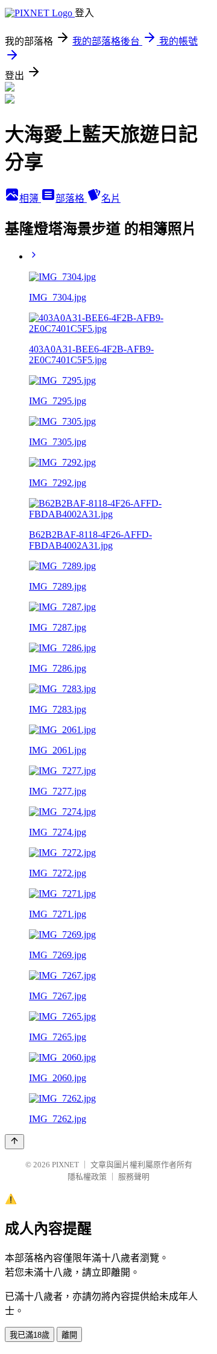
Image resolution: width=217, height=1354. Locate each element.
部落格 (71, 198)
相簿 (30, 198)
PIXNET (65, 1164)
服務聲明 (133, 1176)
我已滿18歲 (29, 1335)
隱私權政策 (87, 1176)
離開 (69, 1335)
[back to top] (14, 1141)
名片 (111, 198)
